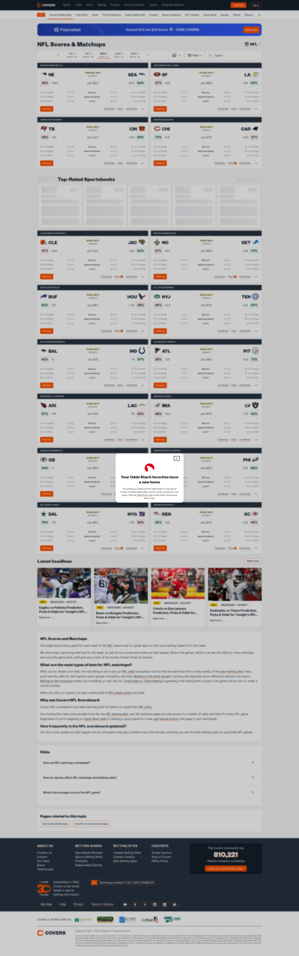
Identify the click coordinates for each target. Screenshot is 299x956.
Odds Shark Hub (144, 495)
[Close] (176, 458)
